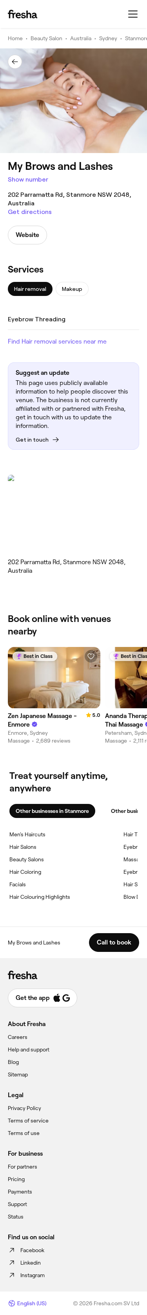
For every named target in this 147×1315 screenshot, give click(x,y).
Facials (17, 884)
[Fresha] (22, 14)
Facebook (32, 1250)
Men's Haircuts (27, 834)
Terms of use (24, 1133)
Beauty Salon (46, 38)
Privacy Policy (24, 1108)
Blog (13, 1062)
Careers (17, 1037)
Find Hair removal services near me (57, 341)
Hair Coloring (25, 872)
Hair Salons (22, 847)
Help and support (28, 1049)
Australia (80, 38)
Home (15, 38)
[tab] (30, 289)
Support (17, 1204)
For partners (22, 1167)
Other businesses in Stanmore (52, 811)
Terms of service (28, 1120)
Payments (20, 1191)
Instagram (32, 1275)
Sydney (108, 38)
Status (16, 1216)
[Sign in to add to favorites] (91, 656)
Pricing (16, 1179)
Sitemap (18, 1074)
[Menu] (133, 14)
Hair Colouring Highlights (39, 897)
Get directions (30, 211)
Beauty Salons (26, 859)
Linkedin (30, 1263)
